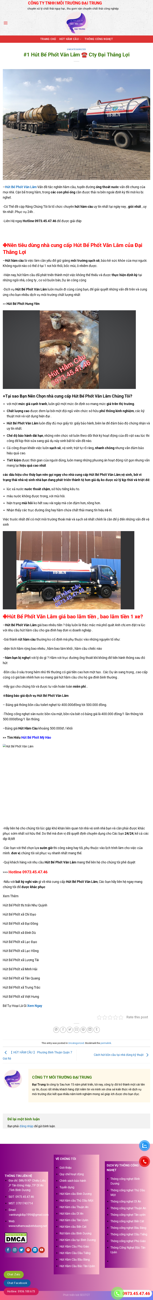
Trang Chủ (48, 39)
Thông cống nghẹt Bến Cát (127, 1221)
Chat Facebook (17, 1283)
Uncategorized (76, 49)
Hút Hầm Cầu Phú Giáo (74, 1246)
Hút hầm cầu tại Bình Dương (78, 1240)
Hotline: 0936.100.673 (21, 1291)
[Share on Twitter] (70, 1030)
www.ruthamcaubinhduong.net (28, 1226)
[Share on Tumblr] (97, 1030)
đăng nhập (26, 1126)
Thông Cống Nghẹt (99, 39)
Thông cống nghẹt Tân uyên (128, 1214)
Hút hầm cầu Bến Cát (73, 1226)
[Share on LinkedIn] (90, 1030)
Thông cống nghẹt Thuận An (128, 1208)
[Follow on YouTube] (42, 1250)
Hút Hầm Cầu (69, 39)
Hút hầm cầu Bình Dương (76, 1194)
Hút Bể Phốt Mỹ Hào (36, 737)
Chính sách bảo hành (73, 1180)
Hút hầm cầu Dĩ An (71, 1213)
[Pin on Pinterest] (83, 1030)
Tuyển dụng (67, 1187)
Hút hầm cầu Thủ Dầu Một (76, 1200)
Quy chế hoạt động (72, 1174)
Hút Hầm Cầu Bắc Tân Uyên (77, 1266)
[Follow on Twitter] (21, 1250)
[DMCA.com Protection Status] (16, 1237)
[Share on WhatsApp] (56, 1030)
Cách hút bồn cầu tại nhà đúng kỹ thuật (119, 1055)
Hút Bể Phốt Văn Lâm (21, 187)
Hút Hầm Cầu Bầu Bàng (75, 1259)
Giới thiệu (65, 1167)
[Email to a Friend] (77, 1030)
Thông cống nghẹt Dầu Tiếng (128, 1234)
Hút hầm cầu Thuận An (74, 1207)
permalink (106, 1043)
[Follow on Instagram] (15, 1250)
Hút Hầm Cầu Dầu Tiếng (75, 1253)
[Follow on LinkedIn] (35, 1250)
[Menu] (5, 22)
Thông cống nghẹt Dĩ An (125, 1201)
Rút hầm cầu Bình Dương (75, 1233)
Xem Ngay (34, 1006)
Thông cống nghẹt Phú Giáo (128, 1241)
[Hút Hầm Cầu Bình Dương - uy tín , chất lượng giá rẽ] (76, 23)
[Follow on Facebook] (8, 1250)
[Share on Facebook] (63, 1030)
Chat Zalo (13, 1274)
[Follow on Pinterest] (28, 1250)
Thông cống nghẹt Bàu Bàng (128, 1228)
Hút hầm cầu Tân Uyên (74, 1220)
